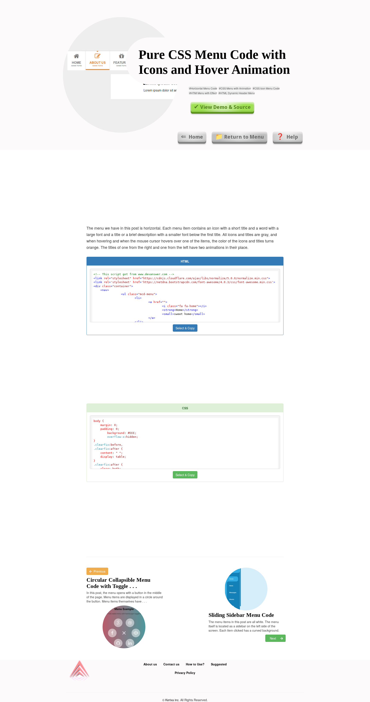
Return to (244, 137)
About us (150, 664)
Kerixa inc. (172, 700)
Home (195, 137)
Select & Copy (185, 328)
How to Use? (195, 664)
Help (292, 137)
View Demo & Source (225, 107)
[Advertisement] (185, 186)
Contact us (171, 664)
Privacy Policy (185, 673)
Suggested (219, 664)
